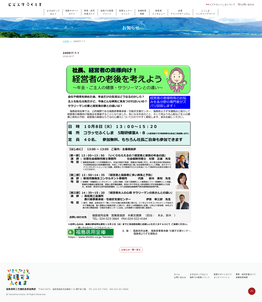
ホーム (177, 274)
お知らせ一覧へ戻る (131, 249)
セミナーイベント (222, 277)
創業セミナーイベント (125, 12)
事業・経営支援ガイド (89, 12)
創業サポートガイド (72, 12)
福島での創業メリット (107, 12)
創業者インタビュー (158, 12)
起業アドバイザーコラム (180, 12)
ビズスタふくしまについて (222, 4)
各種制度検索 (142, 12)
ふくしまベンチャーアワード (205, 12)
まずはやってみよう (53, 12)
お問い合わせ (247, 4)
